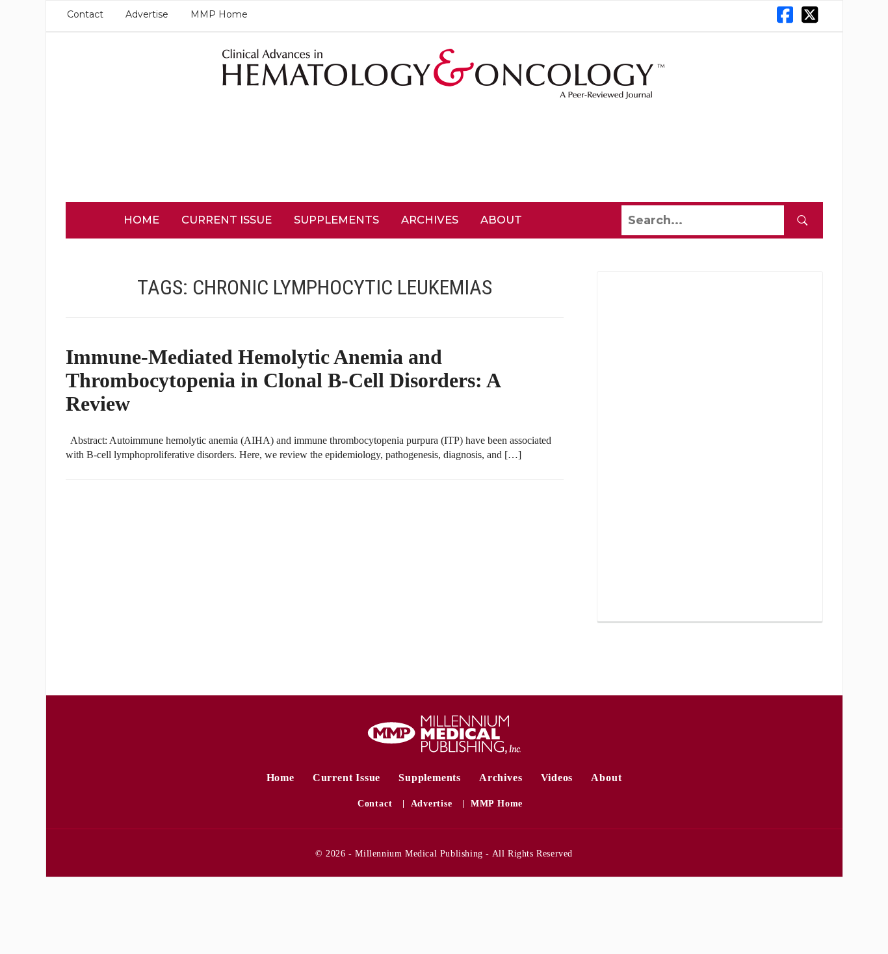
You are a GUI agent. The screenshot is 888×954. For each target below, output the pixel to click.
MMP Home (219, 14)
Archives (429, 219)
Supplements (336, 219)
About (501, 219)
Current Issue (226, 219)
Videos (557, 777)
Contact (85, 14)
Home (141, 219)
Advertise (146, 14)
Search (802, 220)
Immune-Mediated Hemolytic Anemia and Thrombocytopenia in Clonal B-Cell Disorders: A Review (283, 380)
